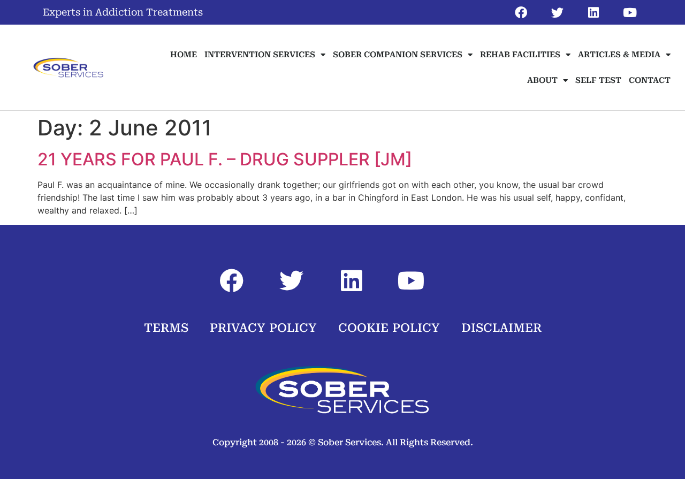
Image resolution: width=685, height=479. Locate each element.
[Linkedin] (593, 12)
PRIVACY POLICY (263, 327)
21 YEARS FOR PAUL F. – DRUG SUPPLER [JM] (224, 159)
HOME (183, 54)
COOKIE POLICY (389, 327)
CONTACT (650, 80)
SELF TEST (598, 80)
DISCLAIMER (501, 327)
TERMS (166, 327)
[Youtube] (630, 12)
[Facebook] (520, 12)
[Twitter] (557, 12)
